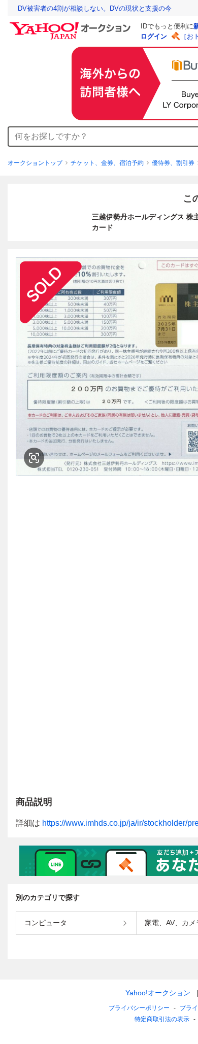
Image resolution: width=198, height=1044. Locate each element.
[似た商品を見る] (34, 458)
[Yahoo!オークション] (72, 24)
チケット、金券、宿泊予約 (107, 162)
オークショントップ (35, 162)
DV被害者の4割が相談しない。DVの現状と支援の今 (95, 8)
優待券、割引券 (173, 162)
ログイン (154, 36)
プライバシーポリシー (139, 1008)
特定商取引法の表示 (162, 1019)
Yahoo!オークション (157, 993)
